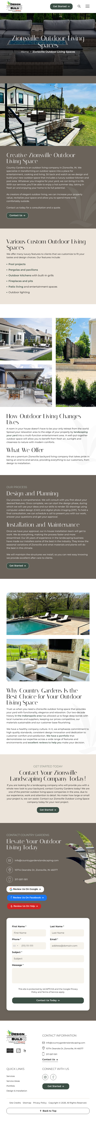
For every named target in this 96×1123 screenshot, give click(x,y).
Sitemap (27, 1103)
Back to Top (49, 1110)
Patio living (15, 286)
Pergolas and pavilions (23, 269)
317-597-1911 (21, 879)
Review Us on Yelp (24, 906)
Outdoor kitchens (19, 275)
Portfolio (10, 1086)
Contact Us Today (46, 1000)
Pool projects (17, 264)
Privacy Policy (40, 1103)
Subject (17, 952)
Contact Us (16, 215)
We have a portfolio (57, 735)
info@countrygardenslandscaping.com (37, 860)
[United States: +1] (15, 945)
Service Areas (13, 1081)
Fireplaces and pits (20, 281)
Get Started (59, 6)
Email (54, 939)
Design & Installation (16, 1091)
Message (18, 965)
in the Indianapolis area (28, 715)
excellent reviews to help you (44, 742)
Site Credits (15, 1103)
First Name (19, 926)
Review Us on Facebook (26, 897)
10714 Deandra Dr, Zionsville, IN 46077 (36, 870)
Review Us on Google (25, 889)
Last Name (57, 926)
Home (25, 51)
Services (10, 1076)
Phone (16, 939)
